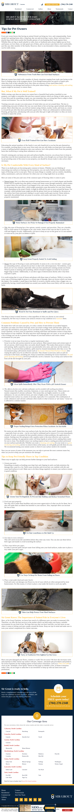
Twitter (8, 32)
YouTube (30, 799)
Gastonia (8, 742)
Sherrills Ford (25, 737)
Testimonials (59, 9)
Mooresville (9, 748)
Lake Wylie (9, 777)
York (39, 775)
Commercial (30, 9)
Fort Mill (8, 775)
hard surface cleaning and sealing (60, 85)
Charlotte (8, 754)
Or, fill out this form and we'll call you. (58, 706)
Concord (8, 731)
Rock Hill (24, 775)
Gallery (40, 9)
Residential (18, 9)
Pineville (57, 754)
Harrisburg (25, 731)
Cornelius (8, 756)
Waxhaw (40, 764)
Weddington (58, 761)
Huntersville (25, 756)
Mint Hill (40, 756)
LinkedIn (35, 799)
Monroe (24, 764)
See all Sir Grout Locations (29, 781)
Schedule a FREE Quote (52, 4)
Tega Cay (24, 777)
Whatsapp (10, 32)
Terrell (40, 737)
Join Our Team (20, 795)
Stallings (40, 761)
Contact (70, 9)
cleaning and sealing (47, 443)
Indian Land (9, 769)
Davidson (24, 754)
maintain (59, 318)
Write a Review (42, 4)
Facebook (7, 32)
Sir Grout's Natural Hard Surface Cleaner (52, 351)
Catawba (8, 737)
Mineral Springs (26, 761)
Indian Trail (9, 761)
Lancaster (24, 769)
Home (3, 790)
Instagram (16, 799)
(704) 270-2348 (67, 4)
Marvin (8, 764)
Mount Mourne (26, 748)
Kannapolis (41, 731)
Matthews (41, 754)
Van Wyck (41, 769)
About (49, 9)
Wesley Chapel (59, 764)
